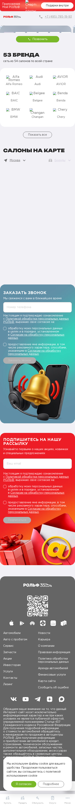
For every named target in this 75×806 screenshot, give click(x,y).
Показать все (37, 135)
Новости (44, 633)
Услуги (8, 671)
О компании (46, 646)
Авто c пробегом (15, 639)
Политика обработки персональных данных (53, 660)
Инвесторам (12, 665)
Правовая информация (54, 652)
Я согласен (23, 784)
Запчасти (9, 652)
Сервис (8, 646)
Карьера (44, 639)
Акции (7, 659)
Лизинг (8, 684)
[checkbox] (37, 333)
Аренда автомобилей (53, 668)
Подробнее (51, 784)
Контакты (10, 678)
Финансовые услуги (52, 675)
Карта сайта (47, 681)
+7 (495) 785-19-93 (58, 17)
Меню (67, 803)
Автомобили (12, 633)
